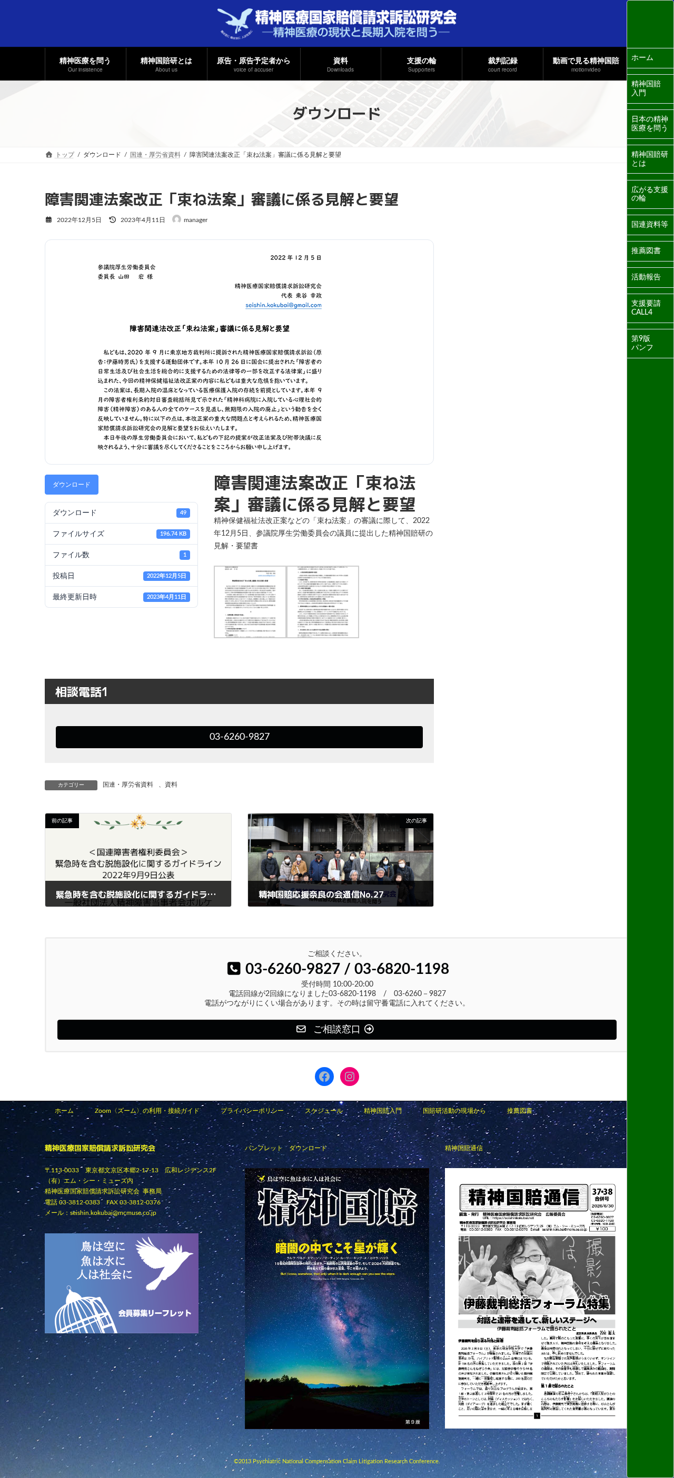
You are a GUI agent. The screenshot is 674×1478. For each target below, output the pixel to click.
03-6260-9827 (240, 736)
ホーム (642, 58)
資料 (171, 784)
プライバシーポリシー (252, 1111)
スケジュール (324, 1111)
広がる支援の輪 (649, 194)
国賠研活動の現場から (454, 1111)
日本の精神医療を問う (649, 124)
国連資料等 (649, 224)
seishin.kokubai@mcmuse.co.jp (113, 1213)
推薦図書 (646, 251)
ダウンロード (72, 484)
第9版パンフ (642, 343)
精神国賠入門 (646, 89)
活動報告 (646, 277)
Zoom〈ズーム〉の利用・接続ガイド (147, 1111)
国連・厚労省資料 (128, 784)
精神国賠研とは (649, 159)
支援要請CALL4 (646, 308)
